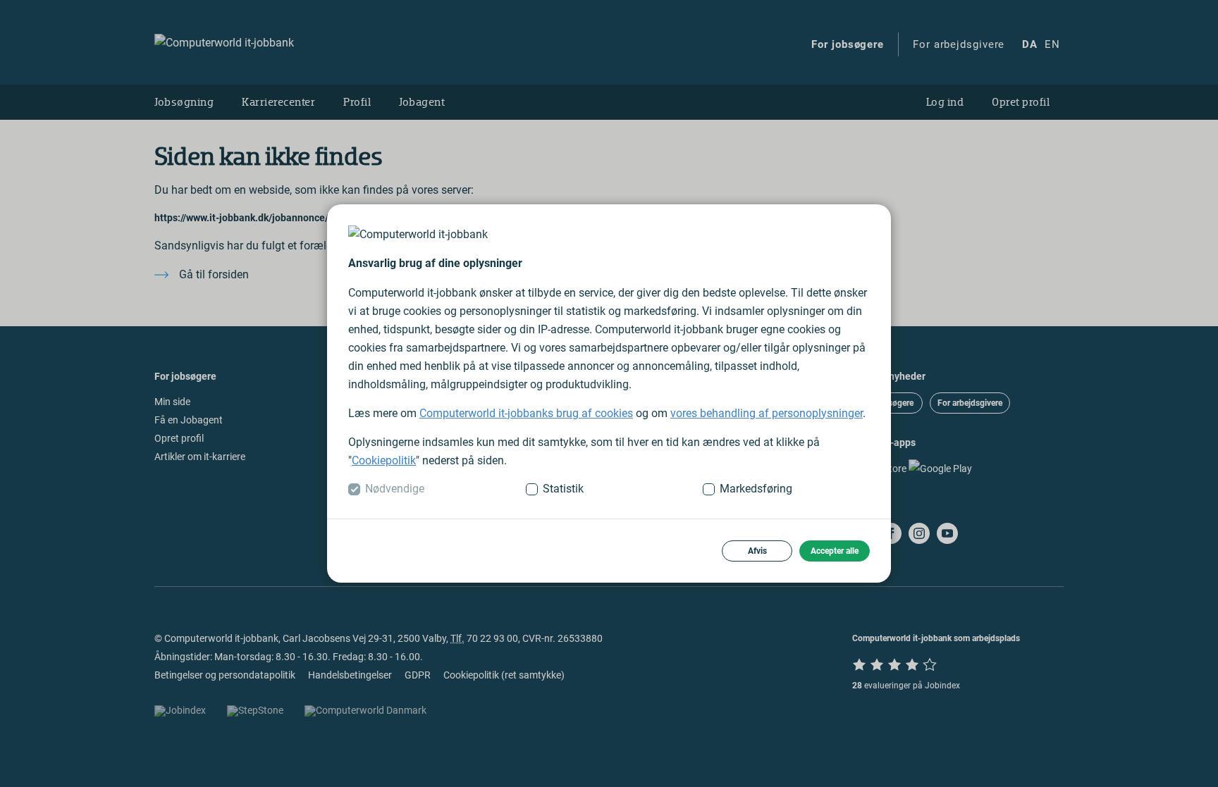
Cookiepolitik (384, 460)
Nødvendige (394, 488)
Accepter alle (835, 551)
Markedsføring (756, 488)
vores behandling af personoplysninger (766, 413)
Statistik (563, 488)
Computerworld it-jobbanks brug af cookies (526, 413)
